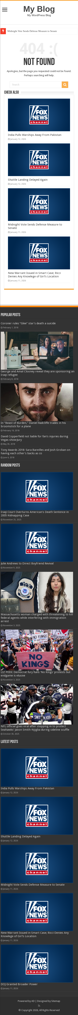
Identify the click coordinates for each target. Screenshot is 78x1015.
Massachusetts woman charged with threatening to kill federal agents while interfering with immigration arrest (37, 618)
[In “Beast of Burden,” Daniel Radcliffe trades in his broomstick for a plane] (37, 402)
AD (33, 1001)
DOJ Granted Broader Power (19, 984)
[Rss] (39, 1005)
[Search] (65, 84)
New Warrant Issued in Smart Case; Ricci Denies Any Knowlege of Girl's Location (34, 274)
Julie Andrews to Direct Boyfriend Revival (27, 563)
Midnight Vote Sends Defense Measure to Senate (32, 31)
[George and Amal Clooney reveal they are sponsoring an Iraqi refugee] (37, 351)
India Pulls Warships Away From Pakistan (34, 135)
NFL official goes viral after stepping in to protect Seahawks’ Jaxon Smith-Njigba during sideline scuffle (35, 728)
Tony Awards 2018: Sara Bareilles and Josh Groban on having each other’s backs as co (35, 451)
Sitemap (55, 1001)
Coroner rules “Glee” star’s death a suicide (28, 323)
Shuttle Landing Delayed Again (28, 179)
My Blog (39, 8)
